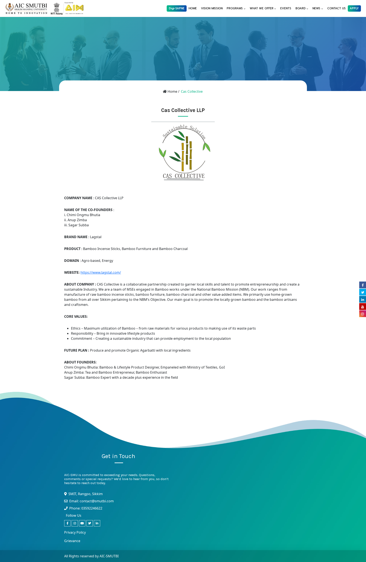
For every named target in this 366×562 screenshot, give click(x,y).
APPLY (354, 8)
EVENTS (285, 8)
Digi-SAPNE (176, 8)
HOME (193, 8)
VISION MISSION (212, 8)
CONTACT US (336, 8)
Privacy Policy (75, 532)
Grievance (72, 541)
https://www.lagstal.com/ (100, 272)
